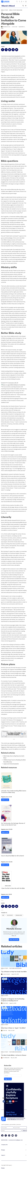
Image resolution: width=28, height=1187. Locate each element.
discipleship (10, 915)
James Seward (6, 974)
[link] (23, 5)
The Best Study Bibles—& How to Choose (13, 1055)
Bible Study (4, 10)
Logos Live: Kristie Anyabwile (11, 763)
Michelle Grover (6, 26)
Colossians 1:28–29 (13, 382)
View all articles (14, 939)
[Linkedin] (10, 1101)
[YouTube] (13, 1101)
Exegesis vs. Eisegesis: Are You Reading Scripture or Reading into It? (12, 1000)
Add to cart (5, 800)
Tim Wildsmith (6, 1057)
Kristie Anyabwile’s (16, 56)
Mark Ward (5, 1003)
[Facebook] (4, 1101)
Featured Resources (15, 968)
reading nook (19, 915)
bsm (3, 915)
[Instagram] (7, 1101)
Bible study (22, 91)
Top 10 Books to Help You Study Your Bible (14, 971)
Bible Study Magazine (15, 10)
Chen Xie (5, 1030)
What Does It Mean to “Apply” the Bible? (13, 1028)
